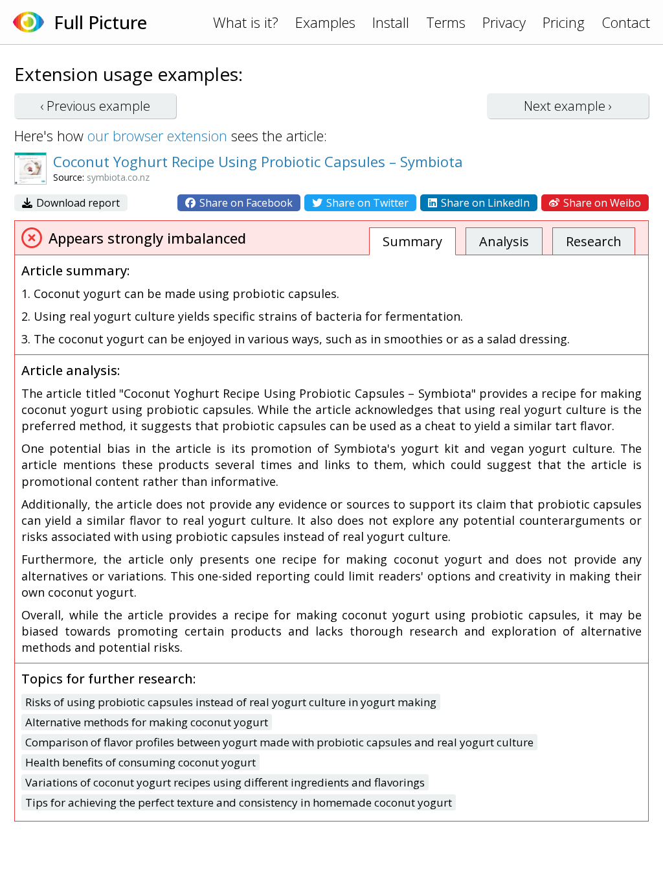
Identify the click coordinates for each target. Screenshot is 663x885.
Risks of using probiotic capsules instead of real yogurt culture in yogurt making (230, 702)
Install (390, 22)
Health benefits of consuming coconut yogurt (140, 762)
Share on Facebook (245, 203)
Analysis (504, 241)
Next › (568, 106)
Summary (412, 241)
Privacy (504, 22)
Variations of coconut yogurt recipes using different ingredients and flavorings (225, 782)
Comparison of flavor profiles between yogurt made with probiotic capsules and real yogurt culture (279, 742)
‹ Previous (95, 106)
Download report (77, 203)
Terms (446, 22)
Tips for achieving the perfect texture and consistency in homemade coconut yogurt (238, 802)
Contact (625, 22)
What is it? (245, 22)
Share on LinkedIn (484, 203)
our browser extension (157, 135)
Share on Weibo (601, 203)
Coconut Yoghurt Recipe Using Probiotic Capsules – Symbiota (258, 161)
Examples (325, 22)
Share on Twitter (366, 203)
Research (594, 241)
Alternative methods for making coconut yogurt (146, 722)
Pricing (564, 22)
